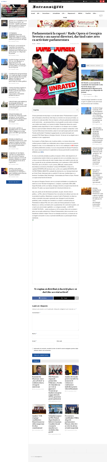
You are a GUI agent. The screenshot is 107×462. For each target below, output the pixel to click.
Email (34, 341)
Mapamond (71, 13)
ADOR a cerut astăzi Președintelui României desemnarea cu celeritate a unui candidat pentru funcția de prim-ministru (17, 171)
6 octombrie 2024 (38, 430)
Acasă (33, 13)
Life (63, 13)
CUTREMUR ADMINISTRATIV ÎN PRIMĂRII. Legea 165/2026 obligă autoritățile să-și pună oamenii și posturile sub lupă (17, 36)
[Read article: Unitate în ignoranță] (92, 50)
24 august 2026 (89, 96)
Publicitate (45, 1)
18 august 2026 (98, 166)
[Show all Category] (102, 65)
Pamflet (88, 13)
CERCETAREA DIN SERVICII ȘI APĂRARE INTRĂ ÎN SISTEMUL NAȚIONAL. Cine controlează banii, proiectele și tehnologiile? (18, 105)
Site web (59, 341)
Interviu (98, 65)
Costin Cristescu (87, 94)
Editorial (85, 44)
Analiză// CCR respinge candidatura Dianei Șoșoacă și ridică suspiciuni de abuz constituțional (38, 422)
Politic (43, 43)
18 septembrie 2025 (55, 401)
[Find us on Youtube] (103, 1)
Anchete (92, 65)
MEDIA (80, 13)
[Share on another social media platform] (77, 298)
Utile (94, 13)
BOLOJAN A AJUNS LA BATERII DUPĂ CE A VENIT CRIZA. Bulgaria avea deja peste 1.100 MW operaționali (17, 130)
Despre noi (34, 1)
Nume (34, 333)
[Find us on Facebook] (101, 1)
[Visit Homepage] (48, 7)
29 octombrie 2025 (38, 389)
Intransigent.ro (38, 456)
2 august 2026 (88, 56)
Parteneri (40, 1)
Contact (51, 1)
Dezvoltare (45, 13)
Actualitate (56, 13)
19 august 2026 (98, 144)
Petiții (65, 17)
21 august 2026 (98, 124)
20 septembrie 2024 (55, 434)
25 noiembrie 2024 (71, 391)
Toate (87, 65)
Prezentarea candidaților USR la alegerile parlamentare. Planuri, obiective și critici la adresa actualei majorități (72, 422)
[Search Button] (96, 1)
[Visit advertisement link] (67, 23)
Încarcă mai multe (14, 182)
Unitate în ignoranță (90, 54)
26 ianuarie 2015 (74, 43)
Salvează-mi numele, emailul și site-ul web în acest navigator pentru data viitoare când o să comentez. (56, 349)
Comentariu (36, 312)
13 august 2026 (98, 208)
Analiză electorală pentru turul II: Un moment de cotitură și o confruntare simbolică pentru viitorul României (71, 383)
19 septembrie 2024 (71, 430)
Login (85, 1)
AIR (38, 13)
